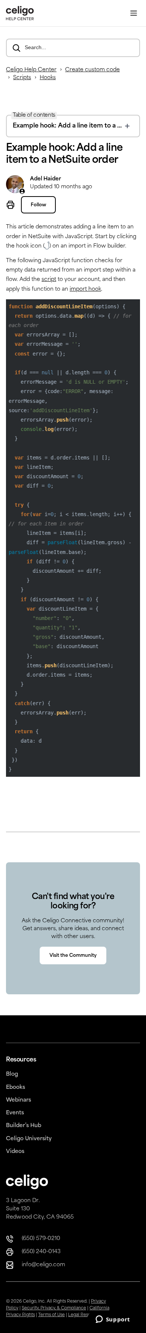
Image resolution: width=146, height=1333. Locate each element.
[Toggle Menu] (133, 13)
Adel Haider (45, 179)
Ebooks (15, 1087)
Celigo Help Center (31, 70)
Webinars (18, 1100)
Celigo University (29, 1139)
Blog (12, 1074)
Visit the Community (73, 955)
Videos (15, 1151)
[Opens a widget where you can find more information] (113, 1319)
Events (15, 1113)
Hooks (48, 78)
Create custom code (92, 70)
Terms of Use (51, 1315)
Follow (38, 205)
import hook (85, 289)
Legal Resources (85, 1315)
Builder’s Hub (23, 1126)
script (49, 279)
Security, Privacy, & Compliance (54, 1308)
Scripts (22, 78)
